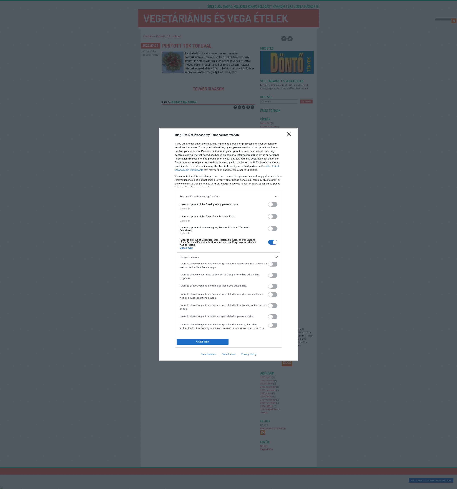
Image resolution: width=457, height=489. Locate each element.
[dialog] (228, 244)
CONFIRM (202, 341)
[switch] (272, 204)
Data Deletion (208, 354)
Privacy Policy (249, 354)
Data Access (228, 354)
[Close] (290, 135)
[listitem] (228, 196)
